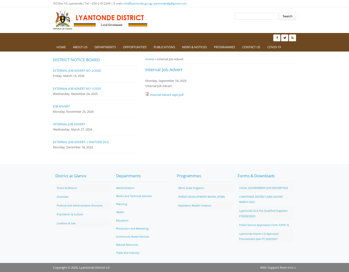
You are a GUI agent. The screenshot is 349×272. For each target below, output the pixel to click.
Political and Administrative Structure (79, 205)
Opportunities (134, 47)
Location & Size (66, 223)
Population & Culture (70, 214)
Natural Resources (127, 244)
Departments (105, 47)
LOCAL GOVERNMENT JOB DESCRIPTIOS (263, 188)
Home (61, 47)
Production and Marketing (132, 228)
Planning (121, 204)
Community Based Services (132, 236)
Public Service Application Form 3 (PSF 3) (264, 225)
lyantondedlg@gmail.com (170, 3)
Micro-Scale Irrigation (191, 188)
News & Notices (194, 47)
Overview (62, 196)
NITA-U (292, 267)
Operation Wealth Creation (194, 205)
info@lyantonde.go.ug (137, 3)
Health (120, 212)
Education (122, 220)
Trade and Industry (127, 252)
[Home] (100, 20)
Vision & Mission (67, 188)
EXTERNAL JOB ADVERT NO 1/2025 (77, 88)
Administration (125, 188)
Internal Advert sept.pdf (167, 95)
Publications (164, 47)
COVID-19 (274, 47)
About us (80, 47)
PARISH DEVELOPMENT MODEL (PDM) (201, 196)
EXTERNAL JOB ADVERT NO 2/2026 (77, 70)
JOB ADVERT (61, 106)
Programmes (224, 47)
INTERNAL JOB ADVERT (69, 124)
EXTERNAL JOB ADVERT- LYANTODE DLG (81, 142)
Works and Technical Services (134, 196)
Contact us (251, 47)
